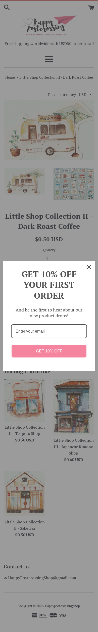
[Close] (89, 267)
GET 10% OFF (49, 351)
